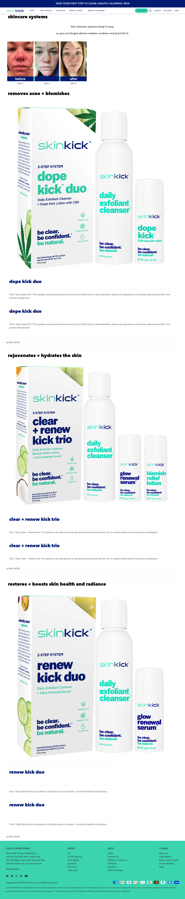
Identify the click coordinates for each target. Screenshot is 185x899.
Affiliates (112, 863)
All (69, 853)
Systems (72, 863)
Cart (176, 10)
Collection (73, 870)
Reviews (112, 866)
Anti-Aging (73, 860)
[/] (15, 10)
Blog (161, 866)
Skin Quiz (72, 866)
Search (157, 10)
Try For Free (141, 10)
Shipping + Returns (117, 860)
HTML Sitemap (115, 870)
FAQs (110, 853)
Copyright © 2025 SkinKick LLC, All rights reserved (31, 882)
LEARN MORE (13, 342)
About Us (164, 853)
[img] (7, 876)
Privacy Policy (13, 868)
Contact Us (113, 856)
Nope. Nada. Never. (169, 860)
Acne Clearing (75, 856)
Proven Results (166, 863)
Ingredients (165, 856)
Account (168, 10)
